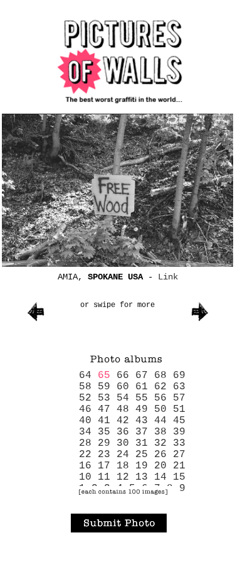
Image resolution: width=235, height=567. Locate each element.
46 (85, 409)
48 (123, 409)
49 (141, 409)
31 (141, 443)
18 (123, 466)
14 (160, 477)
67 (141, 375)
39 (179, 432)
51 (179, 409)
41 (104, 420)
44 (160, 420)
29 (104, 443)
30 (123, 443)
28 (85, 443)
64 (85, 375)
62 (160, 386)
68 (160, 375)
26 (160, 454)
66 (123, 375)
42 (123, 420)
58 (85, 386)
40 (85, 420)
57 (179, 398)
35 (104, 432)
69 (179, 375)
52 (85, 398)
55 (141, 398)
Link (168, 277)
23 (104, 454)
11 (104, 477)
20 (160, 466)
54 (123, 398)
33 (179, 443)
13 (141, 477)
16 (85, 466)
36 (123, 432)
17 (104, 466)
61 (141, 386)
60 (123, 386)
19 (141, 466)
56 (160, 398)
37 (141, 432)
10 (85, 477)
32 (160, 443)
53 (104, 398)
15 (179, 477)
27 (179, 454)
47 (104, 409)
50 (160, 409)
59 (104, 386)
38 (160, 432)
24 (123, 454)
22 (85, 454)
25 (141, 454)
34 (85, 432)
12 (123, 477)
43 (141, 420)
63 (179, 386)
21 (179, 466)
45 (179, 420)
